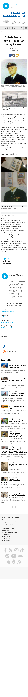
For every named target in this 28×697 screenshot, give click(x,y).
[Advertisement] (14, 595)
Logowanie (7, 536)
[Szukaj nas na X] (10, 548)
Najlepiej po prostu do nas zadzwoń (5, 28)
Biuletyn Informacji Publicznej (11, 532)
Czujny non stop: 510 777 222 (11, 520)
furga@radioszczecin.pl (7, 322)
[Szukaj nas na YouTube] (13, 554)
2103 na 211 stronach (14, 509)
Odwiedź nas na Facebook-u (7, 28)
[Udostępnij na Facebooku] (10, 55)
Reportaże (20, 31)
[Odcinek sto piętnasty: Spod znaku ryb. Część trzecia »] (14, 99)
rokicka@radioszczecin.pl (7, 317)
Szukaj (21, 28)
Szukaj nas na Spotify (17, 28)
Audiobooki (6, 261)
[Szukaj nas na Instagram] (16, 548)
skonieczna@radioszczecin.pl (8, 311)
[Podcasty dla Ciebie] (13, 559)
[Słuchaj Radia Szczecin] (6, 6)
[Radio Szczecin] (14, 14)
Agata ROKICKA (14, 50)
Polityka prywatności (11, 574)
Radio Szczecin (6, 31)
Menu (25, 28)
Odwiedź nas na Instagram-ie (12, 28)
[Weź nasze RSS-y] (19, 559)
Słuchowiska (7, 263)
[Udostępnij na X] (13, 55)
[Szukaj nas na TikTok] (22, 548)
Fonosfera (13, 31)
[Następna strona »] (21, 507)
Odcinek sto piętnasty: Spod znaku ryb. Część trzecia (13, 108)
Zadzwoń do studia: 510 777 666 (12, 517)
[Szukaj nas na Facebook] (5, 548)
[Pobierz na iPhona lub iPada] (8, 559)
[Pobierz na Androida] (20, 554)
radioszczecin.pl (8, 526)
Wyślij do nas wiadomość (19, 28)
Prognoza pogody (8, 524)
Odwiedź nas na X (10, 28)
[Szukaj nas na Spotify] (7, 554)
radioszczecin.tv (8, 530)
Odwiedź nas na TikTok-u (14, 28)
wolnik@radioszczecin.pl (7, 327)
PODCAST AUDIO (11, 347)
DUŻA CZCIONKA (8, 538)
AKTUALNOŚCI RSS (11, 351)
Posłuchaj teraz (8, 534)
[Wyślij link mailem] (17, 55)
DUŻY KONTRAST (8, 540)
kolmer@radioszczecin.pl (7, 333)
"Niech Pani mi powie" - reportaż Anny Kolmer (14, 40)
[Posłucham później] (17, 208)
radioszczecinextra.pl (9, 528)
